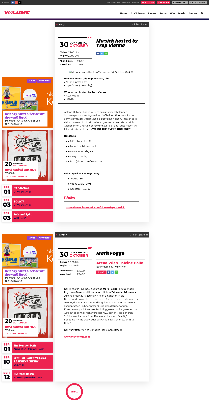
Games (193, 13)
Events (152, 13)
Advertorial (44, 81)
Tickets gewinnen (18, 176)
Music (181, 13)
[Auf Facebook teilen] (98, 53)
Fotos (163, 13)
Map (102, 272)
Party (62, 24)
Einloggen (180, 2)
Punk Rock (137, 235)
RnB (136, 24)
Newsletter (148, 2)
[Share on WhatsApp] (106, 53)
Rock (145, 394)
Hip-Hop (144, 24)
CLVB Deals (138, 13)
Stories (32, 81)
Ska (146, 235)
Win (172, 13)
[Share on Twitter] (102, 53)
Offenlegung (115, 2)
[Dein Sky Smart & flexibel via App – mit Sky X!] (27, 102)
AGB (108, 2)
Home (123, 13)
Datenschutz (126, 2)
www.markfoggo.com (77, 337)
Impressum (135, 2)
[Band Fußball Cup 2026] (27, 155)
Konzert (63, 235)
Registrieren (199, 2)
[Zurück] (56, 24)
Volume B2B (163, 2)
